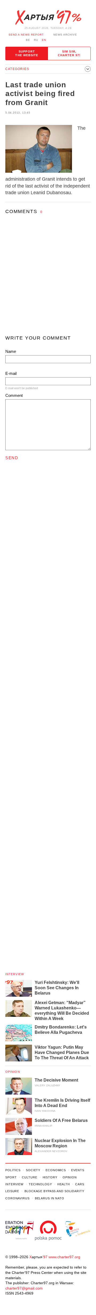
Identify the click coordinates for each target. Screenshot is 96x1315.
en (44, 39)
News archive (65, 34)
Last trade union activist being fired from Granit (40, 94)
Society (33, 1170)
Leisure (12, 1191)
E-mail (11, 373)
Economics (56, 1170)
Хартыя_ (48, 17)
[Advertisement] (48, 279)
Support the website (26, 53)
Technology (40, 1184)
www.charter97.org (64, 1257)
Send (11, 457)
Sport (11, 1177)
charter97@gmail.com (24, 1288)
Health (63, 1184)
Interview (14, 974)
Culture (29, 1177)
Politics (13, 1170)
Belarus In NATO (49, 1198)
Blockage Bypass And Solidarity (54, 1191)
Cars (79, 1184)
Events (77, 1170)
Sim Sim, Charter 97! (69, 53)
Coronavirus (17, 1198)
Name (10, 351)
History (50, 1177)
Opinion (12, 1071)
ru (36, 39)
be (28, 39)
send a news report (26, 34)
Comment (14, 395)
